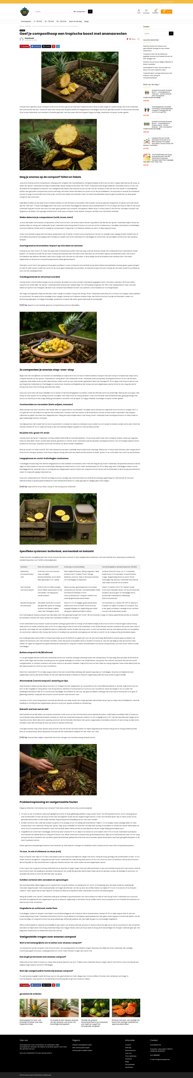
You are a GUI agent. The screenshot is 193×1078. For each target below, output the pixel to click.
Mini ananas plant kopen (81, 1048)
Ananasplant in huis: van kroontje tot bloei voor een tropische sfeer (31, 1022)
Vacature (128, 1059)
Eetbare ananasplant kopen (82, 1045)
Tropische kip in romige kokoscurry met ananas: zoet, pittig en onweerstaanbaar (157, 75)
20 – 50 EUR (49, 21)
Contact (128, 1045)
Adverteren (129, 1067)
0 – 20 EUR (38, 21)
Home (22, 26)
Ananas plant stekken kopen (82, 1050)
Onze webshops (130, 1056)
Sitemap (128, 1048)
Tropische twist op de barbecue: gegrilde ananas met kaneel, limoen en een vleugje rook (157, 56)
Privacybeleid (129, 1064)
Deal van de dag (75, 21)
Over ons (128, 1053)
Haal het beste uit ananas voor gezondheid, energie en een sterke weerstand (156, 48)
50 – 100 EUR (61, 21)
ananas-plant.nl (46, 1053)
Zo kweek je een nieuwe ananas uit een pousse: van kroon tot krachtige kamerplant (64, 1022)
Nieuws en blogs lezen (166, 2)
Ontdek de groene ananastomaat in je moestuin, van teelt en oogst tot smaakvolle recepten (94, 1023)
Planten (28, 26)
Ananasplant (26, 21)
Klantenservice (130, 1050)
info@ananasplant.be (162, 1059)
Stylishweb (29, 38)
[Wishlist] (146, 10)
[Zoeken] (90, 11)
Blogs (86, 21)
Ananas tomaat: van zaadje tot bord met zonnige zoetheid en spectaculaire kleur (126, 1022)
